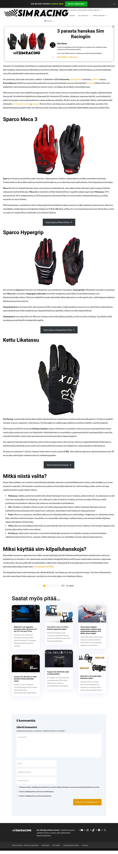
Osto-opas (73, 57)
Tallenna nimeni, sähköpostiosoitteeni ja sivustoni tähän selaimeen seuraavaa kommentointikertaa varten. (59, 787)
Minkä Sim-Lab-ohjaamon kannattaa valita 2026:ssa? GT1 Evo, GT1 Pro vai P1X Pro (25, 629)
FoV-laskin (56, 845)
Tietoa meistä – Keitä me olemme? (25, 845)
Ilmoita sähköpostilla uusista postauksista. (35, 796)
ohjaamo (91, 83)
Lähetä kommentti (87, 802)
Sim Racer (62, 43)
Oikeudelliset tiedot (71, 845)
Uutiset (72, 16)
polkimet (95, 79)
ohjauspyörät (76, 79)
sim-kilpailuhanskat (21, 104)
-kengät (35, 104)
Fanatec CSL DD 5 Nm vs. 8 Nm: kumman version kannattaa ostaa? (25, 679)
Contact (85, 845)
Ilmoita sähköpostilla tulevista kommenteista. (36, 791)
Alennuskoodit (99, 16)
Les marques (83, 16)
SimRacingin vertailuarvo (54, 16)
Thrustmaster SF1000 (44, 566)
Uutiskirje (45, 845)
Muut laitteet (62, 57)
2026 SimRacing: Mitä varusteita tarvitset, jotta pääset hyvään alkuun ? (72, 10)
